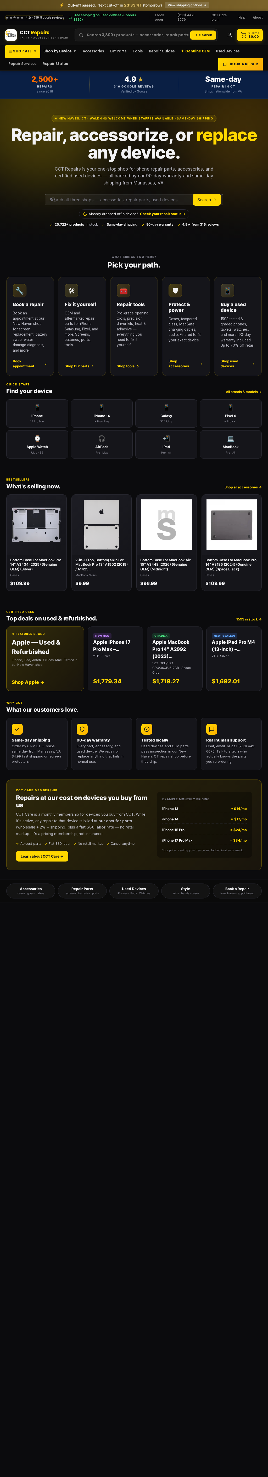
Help (241, 17)
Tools (138, 51)
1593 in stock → (249, 619)
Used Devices (227, 51)
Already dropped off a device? (137, 214)
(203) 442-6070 (186, 17)
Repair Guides (162, 51)
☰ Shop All (23, 51)
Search (205, 35)
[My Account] (230, 35)
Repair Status (55, 63)
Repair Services (22, 63)
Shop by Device (59, 51)
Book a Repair (244, 64)
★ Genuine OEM (195, 51)
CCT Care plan (219, 17)
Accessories (93, 51)
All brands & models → (244, 392)
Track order (159, 17)
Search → (206, 199)
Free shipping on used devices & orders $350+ (105, 17)
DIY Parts (118, 51)
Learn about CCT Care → (42, 856)
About (258, 17)
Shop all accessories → (243, 487)
